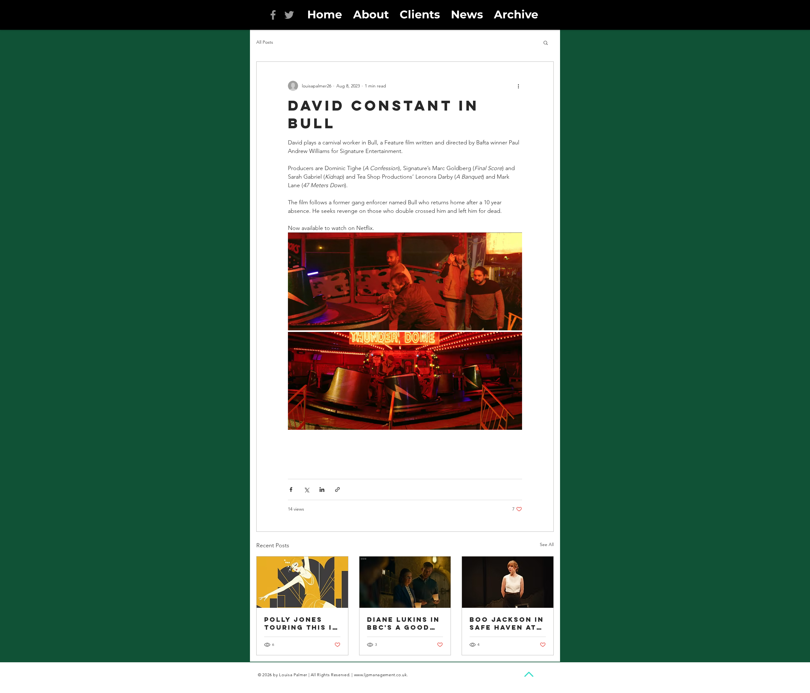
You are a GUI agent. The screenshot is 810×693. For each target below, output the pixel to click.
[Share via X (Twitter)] (306, 489)
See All (547, 544)
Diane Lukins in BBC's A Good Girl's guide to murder (403, 623)
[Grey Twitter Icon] (289, 15)
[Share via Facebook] (291, 489)
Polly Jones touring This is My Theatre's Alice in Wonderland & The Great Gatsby (301, 623)
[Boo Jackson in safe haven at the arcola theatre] (507, 582)
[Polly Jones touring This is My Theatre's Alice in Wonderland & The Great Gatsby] (302, 582)
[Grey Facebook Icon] (273, 15)
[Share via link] (337, 489)
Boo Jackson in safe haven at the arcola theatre (507, 623)
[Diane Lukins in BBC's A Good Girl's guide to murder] (405, 582)
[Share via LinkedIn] (322, 489)
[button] (546, 42)
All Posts (264, 42)
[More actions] (518, 86)
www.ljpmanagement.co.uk (380, 674)
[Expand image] (405, 281)
